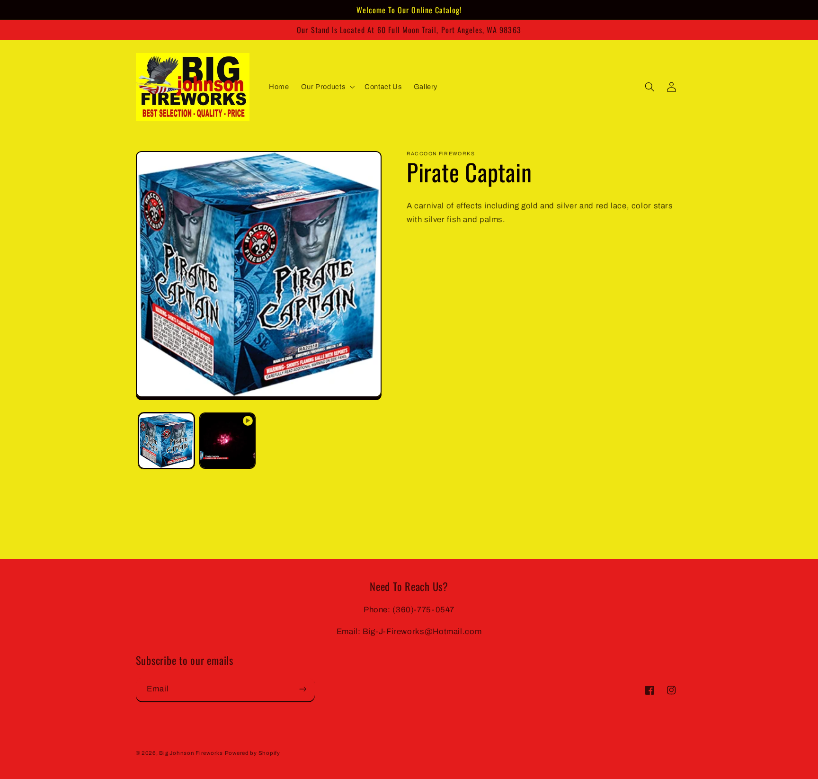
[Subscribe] (302, 689)
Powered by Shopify (252, 753)
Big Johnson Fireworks (190, 753)
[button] (327, 87)
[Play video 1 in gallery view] (227, 440)
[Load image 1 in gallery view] (166, 440)
